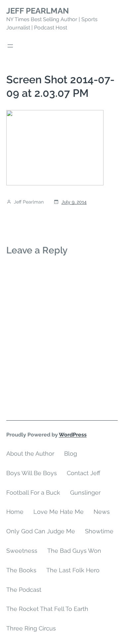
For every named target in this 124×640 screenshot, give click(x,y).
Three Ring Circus (31, 628)
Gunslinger (85, 492)
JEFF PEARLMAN (37, 11)
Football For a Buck (33, 492)
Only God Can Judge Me (40, 531)
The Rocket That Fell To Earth (47, 608)
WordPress (73, 435)
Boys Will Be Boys (31, 473)
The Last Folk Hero (73, 570)
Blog (70, 453)
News (102, 511)
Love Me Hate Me (58, 511)
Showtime (99, 531)
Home (14, 511)
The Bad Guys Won (74, 550)
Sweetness (21, 550)
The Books (21, 570)
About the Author (30, 453)
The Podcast (23, 589)
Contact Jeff (83, 473)
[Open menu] (10, 46)
